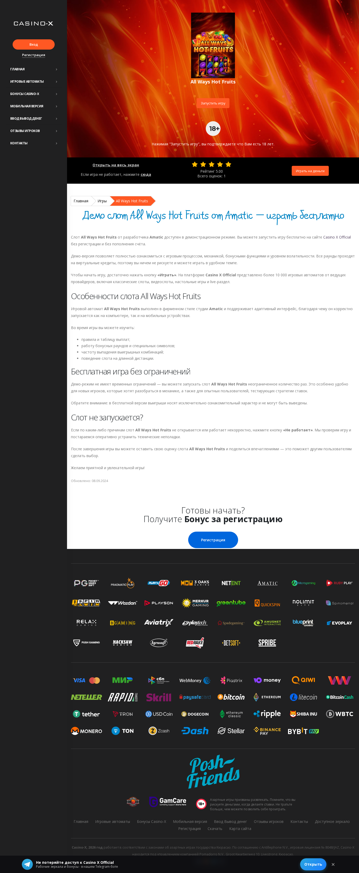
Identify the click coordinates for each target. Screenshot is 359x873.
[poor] (203, 164)
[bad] (195, 164)
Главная (17, 69)
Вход (33, 44)
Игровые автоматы (27, 81)
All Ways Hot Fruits (132, 200)
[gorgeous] (228, 164)
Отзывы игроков (25, 131)
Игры (102, 200)
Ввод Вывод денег (26, 118)
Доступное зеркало (332, 821)
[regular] (211, 164)
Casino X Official (337, 237)
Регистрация (33, 54)
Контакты (19, 143)
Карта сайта (240, 828)
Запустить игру (213, 103)
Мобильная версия (26, 106)
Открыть (313, 864)
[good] (220, 164)
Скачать (215, 828)
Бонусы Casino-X (24, 94)
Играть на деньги (310, 170)
